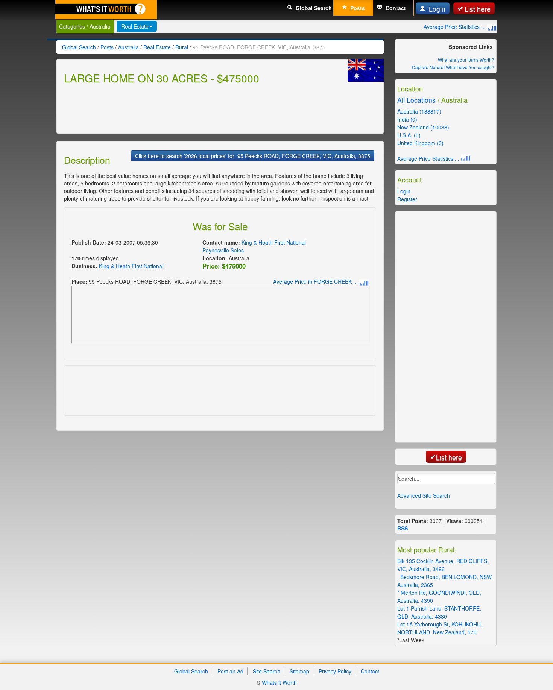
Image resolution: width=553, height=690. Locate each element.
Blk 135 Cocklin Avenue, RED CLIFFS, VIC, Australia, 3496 (443, 565)
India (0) (407, 119)
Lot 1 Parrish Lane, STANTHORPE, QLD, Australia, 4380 (439, 612)
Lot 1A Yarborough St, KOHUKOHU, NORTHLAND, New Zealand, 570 (439, 628)
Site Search (266, 671)
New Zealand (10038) (423, 127)
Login (436, 9)
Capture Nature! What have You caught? (453, 67)
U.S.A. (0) (409, 135)
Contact (395, 8)
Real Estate (135, 26)
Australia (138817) (419, 111)
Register (407, 199)
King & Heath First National (131, 266)
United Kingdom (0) (420, 143)
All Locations (416, 100)
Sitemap (299, 671)
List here (478, 9)
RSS (402, 528)
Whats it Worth (279, 682)
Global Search (313, 8)
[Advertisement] (201, 108)
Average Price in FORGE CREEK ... (316, 281)
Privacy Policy (335, 671)
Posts (357, 8)
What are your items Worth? (466, 59)
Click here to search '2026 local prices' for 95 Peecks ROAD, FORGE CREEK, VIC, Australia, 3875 (252, 156)
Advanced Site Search (423, 495)
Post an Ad (230, 671)
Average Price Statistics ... (455, 26)
